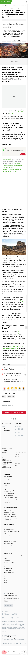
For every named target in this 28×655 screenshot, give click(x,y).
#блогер (18, 169)
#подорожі (17, 163)
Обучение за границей (9, 562)
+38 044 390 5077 (18, 423)
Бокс (5, 578)
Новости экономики (9, 524)
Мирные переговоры (8, 495)
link (15, 429)
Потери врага (7, 502)
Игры (16, 465)
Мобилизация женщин (9, 512)
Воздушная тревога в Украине (10, 497)
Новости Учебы (8, 553)
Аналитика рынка (8, 568)
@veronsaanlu (7, 159)
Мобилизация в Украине (10, 507)
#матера (19, 165)
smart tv (6, 618)
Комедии (6, 546)
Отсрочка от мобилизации (10, 516)
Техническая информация (20, 452)
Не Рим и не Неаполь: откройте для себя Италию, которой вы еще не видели (19, 5)
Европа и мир (8, 5)
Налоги (5, 533)
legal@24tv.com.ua (17, 638)
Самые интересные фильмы (10, 541)
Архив (16, 461)
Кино (5, 539)
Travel (3, 5)
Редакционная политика (7, 448)
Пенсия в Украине (8, 535)
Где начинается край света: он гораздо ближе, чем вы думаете (12, 291)
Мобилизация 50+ (8, 510)
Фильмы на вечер (8, 545)
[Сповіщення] (26, 2)
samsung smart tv (15, 618)
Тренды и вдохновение (9, 572)
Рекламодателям (5, 454)
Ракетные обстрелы (8, 491)
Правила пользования (6, 457)
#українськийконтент (9, 169)
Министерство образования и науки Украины (14, 555)
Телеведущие (4, 452)
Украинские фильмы (8, 543)
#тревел (11, 167)
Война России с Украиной (10, 490)
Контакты (17, 454)
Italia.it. (11, 113)
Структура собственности (20, 458)
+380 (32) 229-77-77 (10, 636)
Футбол (5, 580)
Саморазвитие (7, 560)
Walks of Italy (18, 301)
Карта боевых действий (9, 493)
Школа (5, 556)
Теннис (5, 582)
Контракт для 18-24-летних (10, 514)
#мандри (5, 167)
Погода (5, 485)
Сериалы (6, 548)
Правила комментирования (19, 449)
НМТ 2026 (6, 558)
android (6, 614)
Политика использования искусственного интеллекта (7, 463)
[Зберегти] (24, 40)
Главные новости (8, 476)
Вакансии (17, 456)
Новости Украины (8, 478)
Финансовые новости (9, 529)
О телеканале (4, 450)
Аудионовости (7, 483)
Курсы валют (7, 527)
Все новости (7, 474)
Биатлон (6, 584)
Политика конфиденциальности (6, 460)
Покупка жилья (7, 570)
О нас (3, 443)
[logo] (8, 2)
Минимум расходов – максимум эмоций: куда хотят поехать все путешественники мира (13, 118)
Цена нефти (6, 526)
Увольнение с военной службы (11, 509)
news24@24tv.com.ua (6, 423)
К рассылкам (8, 605)
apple (15, 614)
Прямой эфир (7, 479)
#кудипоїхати (7, 165)
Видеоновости (7, 481)
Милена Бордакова (9, 16)
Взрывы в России (8, 500)
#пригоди (14, 165)
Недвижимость (8, 567)
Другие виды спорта (8, 585)
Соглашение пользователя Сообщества (20, 446)
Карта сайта (17, 463)
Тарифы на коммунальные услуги (11, 531)
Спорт (5, 577)
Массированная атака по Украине (11, 499)
